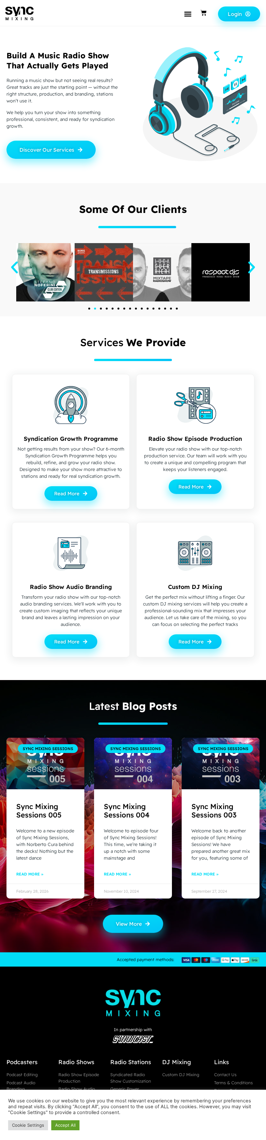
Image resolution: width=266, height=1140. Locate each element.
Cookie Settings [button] (28, 1125)
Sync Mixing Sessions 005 (39, 810)
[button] (188, 14)
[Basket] (203, 13)
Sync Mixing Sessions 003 (213, 810)
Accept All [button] (65, 1125)
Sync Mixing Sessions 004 (127, 810)
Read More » (29, 874)
